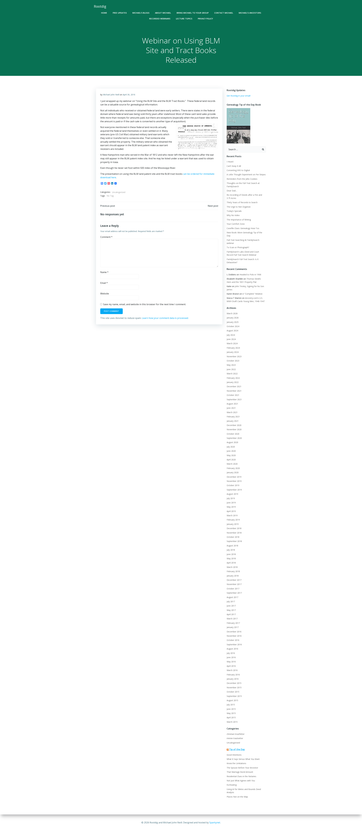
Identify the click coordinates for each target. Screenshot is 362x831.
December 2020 (234, 425)
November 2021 (234, 390)
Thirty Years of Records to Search (242, 202)
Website (104, 293)
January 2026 (233, 317)
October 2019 (233, 485)
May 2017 (231, 610)
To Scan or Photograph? (238, 247)
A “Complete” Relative (252, 293)
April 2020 (231, 459)
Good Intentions (234, 754)
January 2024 (233, 352)
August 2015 (232, 700)
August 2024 (232, 330)
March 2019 (232, 515)
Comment (106, 237)
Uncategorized (118, 192)
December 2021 (234, 386)
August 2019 (232, 494)
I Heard (230, 161)
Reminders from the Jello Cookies (242, 179)
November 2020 (234, 429)
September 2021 (234, 399)
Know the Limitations (236, 763)
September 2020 (234, 438)
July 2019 (231, 498)
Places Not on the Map (237, 796)
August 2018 (232, 545)
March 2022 (232, 373)
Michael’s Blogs (140, 12)
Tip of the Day (237, 749)
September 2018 (234, 541)
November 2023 (234, 356)
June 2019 (231, 502)
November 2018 (234, 532)
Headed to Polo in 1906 (250, 274)
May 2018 (231, 558)
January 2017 (233, 627)
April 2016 (231, 666)
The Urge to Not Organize (239, 206)
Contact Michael (223, 12)
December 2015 (234, 683)
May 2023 (231, 365)
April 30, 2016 (129, 94)
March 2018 (232, 567)
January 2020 (233, 472)
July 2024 (231, 335)
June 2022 (231, 369)
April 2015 (231, 717)
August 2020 (232, 442)
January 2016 (233, 679)
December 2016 (234, 631)
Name (104, 272)
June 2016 (231, 657)
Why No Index (233, 215)
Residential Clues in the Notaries (241, 776)
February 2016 (233, 674)
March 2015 (232, 722)
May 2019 (231, 506)
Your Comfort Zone (236, 224)
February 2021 (233, 416)
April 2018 (231, 562)
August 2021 (232, 403)
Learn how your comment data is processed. (165, 318)
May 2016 (231, 661)
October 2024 (233, 326)
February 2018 (233, 571)
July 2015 (231, 704)
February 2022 (233, 378)
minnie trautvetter (235, 738)
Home (104, 12)
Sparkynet (214, 822)
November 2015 (234, 687)
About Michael (163, 12)
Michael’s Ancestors (250, 12)
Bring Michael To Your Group (193, 12)
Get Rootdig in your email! (238, 95)
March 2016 (232, 670)
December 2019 (234, 476)
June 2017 (231, 605)
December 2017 (234, 580)
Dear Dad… (232, 190)
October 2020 (233, 433)
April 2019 (231, 511)
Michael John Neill (111, 94)
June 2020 (231, 451)
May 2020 (231, 455)
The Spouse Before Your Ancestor (242, 767)
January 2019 (233, 524)
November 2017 (234, 584)
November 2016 (234, 635)
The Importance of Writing (239, 219)
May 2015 (231, 713)
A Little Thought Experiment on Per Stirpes (246, 174)
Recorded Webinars (159, 18)
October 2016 (233, 640)
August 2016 (232, 648)
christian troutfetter (235, 734)
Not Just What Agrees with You (241, 780)
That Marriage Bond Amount (240, 772)
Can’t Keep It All (234, 166)
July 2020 (231, 446)
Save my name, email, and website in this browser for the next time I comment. (144, 304)
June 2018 (231, 554)
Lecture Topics (184, 18)
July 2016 (231, 653)
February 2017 (233, 623)
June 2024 (231, 339)
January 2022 (233, 382)
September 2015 (234, 696)
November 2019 (234, 481)
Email (104, 282)
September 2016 (234, 644)
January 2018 (233, 575)
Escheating (232, 784)
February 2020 (233, 468)
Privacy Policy (205, 18)
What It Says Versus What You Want (243, 759)
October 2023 (233, 360)
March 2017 (232, 618)
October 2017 (233, 588)
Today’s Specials (234, 211)
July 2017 (231, 601)
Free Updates (120, 12)
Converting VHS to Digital (238, 170)
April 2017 (231, 614)
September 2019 (234, 489)
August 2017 (232, 597)
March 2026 (232, 313)
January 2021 (233, 421)
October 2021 (233, 395)
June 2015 (231, 709)
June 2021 (231, 408)
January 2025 (233, 322)
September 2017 (234, 592)
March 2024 (232, 343)
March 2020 (232, 463)
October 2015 (233, 691)
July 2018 (231, 549)
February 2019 (233, 519)
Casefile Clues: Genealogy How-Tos (243, 228)
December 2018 (234, 528)
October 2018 (233, 537)
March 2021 (232, 412)
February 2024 (233, 347)
